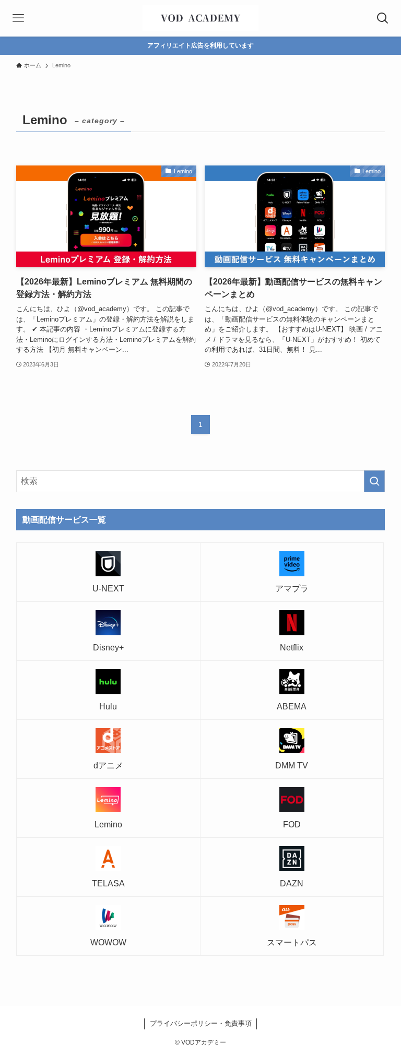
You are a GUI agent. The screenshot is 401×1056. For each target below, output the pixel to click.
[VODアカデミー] (200, 18)
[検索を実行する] (374, 481)
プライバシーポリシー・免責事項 (201, 1023)
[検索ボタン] (382, 18)
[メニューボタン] (18, 18)
